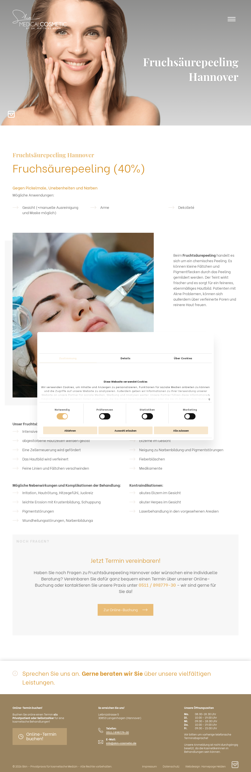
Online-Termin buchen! (41, 736)
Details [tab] (125, 358)
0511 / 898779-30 (157, 585)
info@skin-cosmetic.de (121, 743)
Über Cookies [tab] (183, 358)
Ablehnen (70, 430)
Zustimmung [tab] (68, 358)
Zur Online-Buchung (121, 609)
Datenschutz (171, 766)
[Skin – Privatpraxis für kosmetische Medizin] (40, 19)
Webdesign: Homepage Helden (205, 766)
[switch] (104, 416)
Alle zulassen (181, 430)
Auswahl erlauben (125, 430)
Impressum (149, 766)
